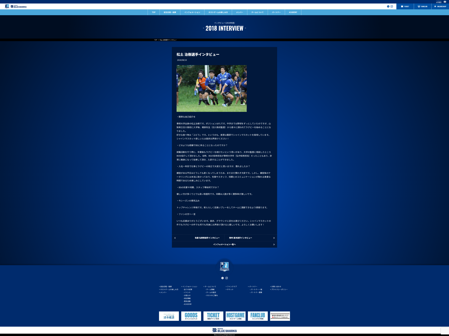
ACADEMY (293, 12)
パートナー (253, 286)
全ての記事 (188, 289)
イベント (187, 292)
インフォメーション (190, 286)
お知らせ (187, 295)
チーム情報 (210, 289)
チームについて (210, 286)
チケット (230, 289)
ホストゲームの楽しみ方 (169, 289)
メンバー (239, 12)
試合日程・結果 (170, 12)
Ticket (406, 6)
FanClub (424, 6)
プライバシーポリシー (279, 289)
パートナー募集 (256, 292)
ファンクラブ (232, 286)
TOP (154, 12)
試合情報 (187, 298)
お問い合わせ (276, 286)
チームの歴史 (211, 292)
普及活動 (187, 301)
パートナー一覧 (256, 289)
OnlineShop (441, 6)
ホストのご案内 (212, 295)
